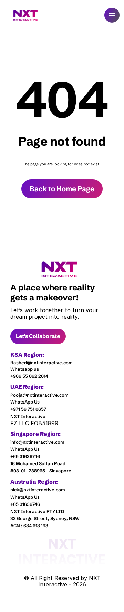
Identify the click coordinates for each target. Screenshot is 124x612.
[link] (59, 269)
